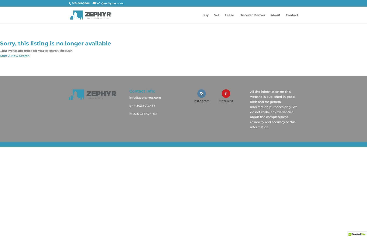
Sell (217, 15)
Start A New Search (15, 56)
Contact (292, 15)
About (275, 15)
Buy (205, 15)
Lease (229, 15)
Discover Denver (252, 15)
